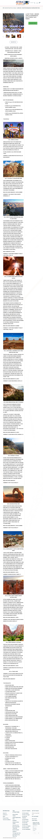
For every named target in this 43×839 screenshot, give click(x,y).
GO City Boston (25, 819)
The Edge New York (16, 833)
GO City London (25, 821)
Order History (34, 820)
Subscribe (38, 833)
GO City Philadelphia (26, 829)
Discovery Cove (16, 825)
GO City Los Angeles (26, 826)
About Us (5, 813)
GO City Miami (25, 824)
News (4, 816)
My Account (34, 818)
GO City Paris (24, 822)
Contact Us (5, 814)
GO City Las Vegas (26, 814)
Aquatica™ (15, 831)
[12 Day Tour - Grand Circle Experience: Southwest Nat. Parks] (8, 36)
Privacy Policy (5, 818)
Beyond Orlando (16, 829)
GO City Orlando (25, 813)
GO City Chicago (25, 827)
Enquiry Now (33, 23)
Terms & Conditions (6, 819)
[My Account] (37, 3)
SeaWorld (14, 820)
